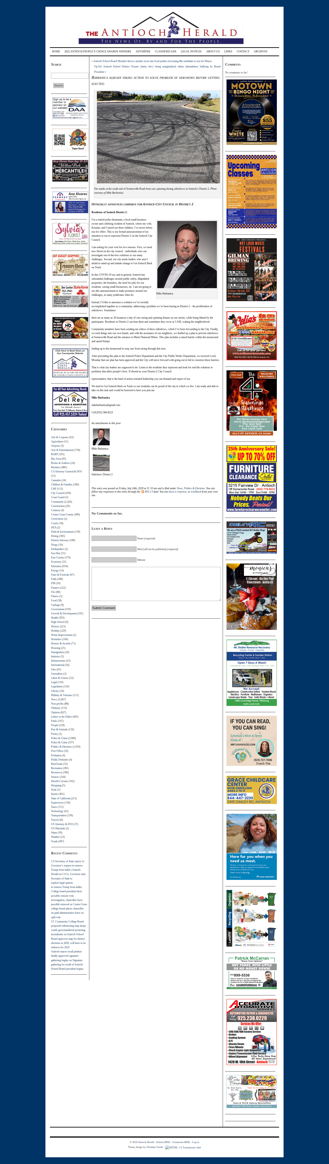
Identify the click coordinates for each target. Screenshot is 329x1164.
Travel (54, 819)
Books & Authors (60, 463)
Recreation (56, 768)
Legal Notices (191, 51)
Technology (57, 811)
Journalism (57, 673)
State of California (60, 798)
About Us (213, 51)
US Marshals (58, 828)
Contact (243, 51)
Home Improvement (61, 635)
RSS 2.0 (149, 491)
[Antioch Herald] (164, 45)
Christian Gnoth (155, 1147)
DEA (53, 527)
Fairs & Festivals (60, 574)
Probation (56, 755)
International (57, 665)
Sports (54, 793)
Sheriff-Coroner (59, 781)
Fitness (55, 596)
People (54, 725)
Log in (195, 1142)
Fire (53, 592)
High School (57, 622)
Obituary (55, 708)
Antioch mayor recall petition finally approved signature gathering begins (66, 956)
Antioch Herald (146, 1142)
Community (57, 501)
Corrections (57, 518)
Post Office (57, 750)
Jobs (53, 669)
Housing (55, 648)
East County (57, 557)
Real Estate (57, 763)
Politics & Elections (61, 746)
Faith (53, 579)
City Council (57, 493)
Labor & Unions (59, 678)
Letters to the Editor (61, 716)
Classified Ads (165, 51)
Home (56, 51)
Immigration (57, 652)
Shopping (56, 785)
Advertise (143, 51)
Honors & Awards (60, 643)
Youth (54, 841)
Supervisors (57, 802)
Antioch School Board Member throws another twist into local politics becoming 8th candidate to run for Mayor (152, 61)
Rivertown (56, 772)
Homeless (56, 639)
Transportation (58, 815)
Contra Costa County (62, 514)
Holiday (55, 630)
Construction (58, 506)
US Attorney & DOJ (62, 824)
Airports (55, 445)
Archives (260, 51)
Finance (55, 587)
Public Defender (59, 759)
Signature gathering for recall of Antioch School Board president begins (67, 964)
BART (54, 454)
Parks (54, 720)
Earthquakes (57, 549)
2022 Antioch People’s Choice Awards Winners (97, 51)
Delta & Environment (62, 531)
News (54, 699)
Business (56, 467)
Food (54, 600)
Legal (54, 682)
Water (54, 832)
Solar (54, 789)
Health (54, 617)
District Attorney (60, 540)
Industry (55, 656)
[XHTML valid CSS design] (183, 1147)
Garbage (55, 605)
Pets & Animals (59, 729)
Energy (55, 570)
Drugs (54, 544)
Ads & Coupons (59, 437)
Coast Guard (57, 497)
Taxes (54, 806)
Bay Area (56, 458)
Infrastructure (58, 660)
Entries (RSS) (163, 1142)
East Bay (55, 553)
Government (57, 609)
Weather (55, 836)
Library (55, 690)
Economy (56, 561)
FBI (53, 583)
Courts (54, 523)
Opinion (55, 712)
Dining (54, 536)
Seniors (55, 776)
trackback (196, 491)
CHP (53, 488)
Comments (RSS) (181, 1142)
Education (56, 566)
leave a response (177, 491)
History (55, 626)
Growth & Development (64, 613)
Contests (55, 510)
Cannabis (56, 480)
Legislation (57, 686)
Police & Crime (59, 738)
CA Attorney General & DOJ (66, 471)
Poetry (54, 733)
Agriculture (57, 441)
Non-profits (57, 703)
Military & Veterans (61, 695)
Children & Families (62, 484)
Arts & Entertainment (62, 450)
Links (228, 51)
